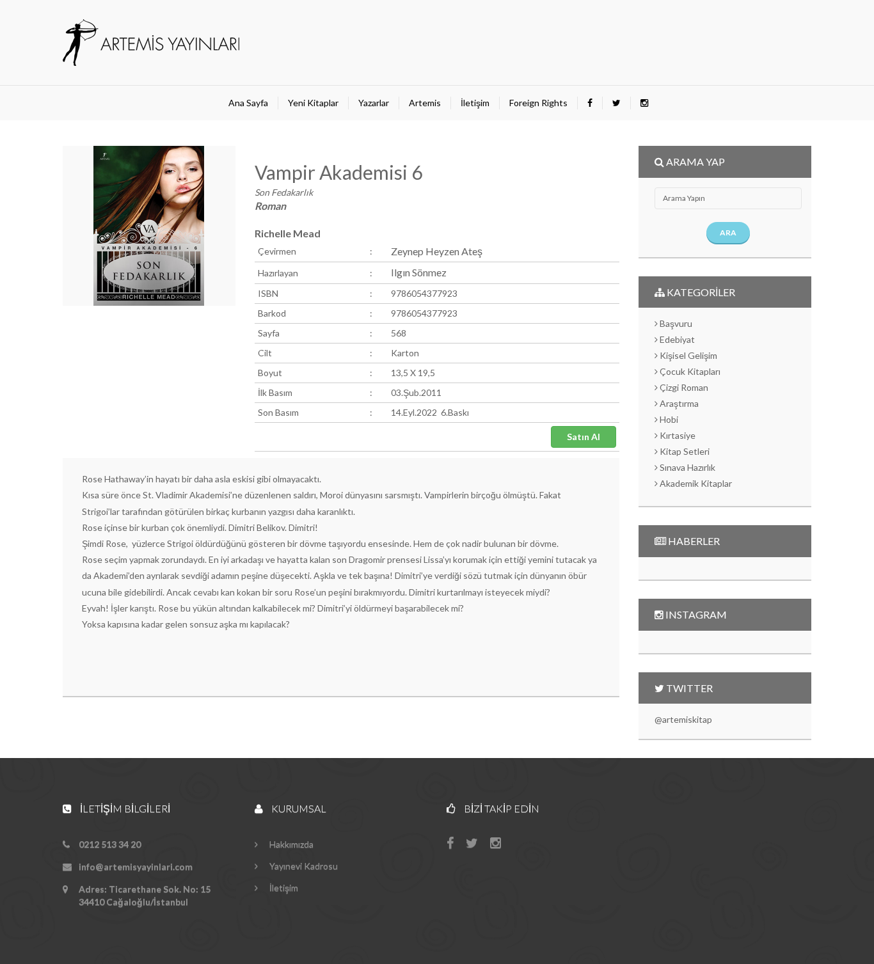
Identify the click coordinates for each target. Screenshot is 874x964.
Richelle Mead (288, 233)
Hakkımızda (290, 844)
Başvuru (675, 323)
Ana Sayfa (248, 102)
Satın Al (583, 436)
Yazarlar (373, 102)
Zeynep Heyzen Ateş (436, 251)
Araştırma (678, 403)
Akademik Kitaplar (695, 483)
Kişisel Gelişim (687, 355)
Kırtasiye (676, 435)
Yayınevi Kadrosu (302, 865)
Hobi (668, 419)
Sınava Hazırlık (686, 467)
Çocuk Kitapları (689, 371)
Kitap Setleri (684, 451)
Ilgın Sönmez (419, 272)
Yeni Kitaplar (313, 102)
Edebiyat (676, 339)
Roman (270, 206)
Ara (728, 232)
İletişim (475, 102)
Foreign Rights (538, 102)
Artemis (425, 102)
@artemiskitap (683, 719)
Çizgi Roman (683, 387)
